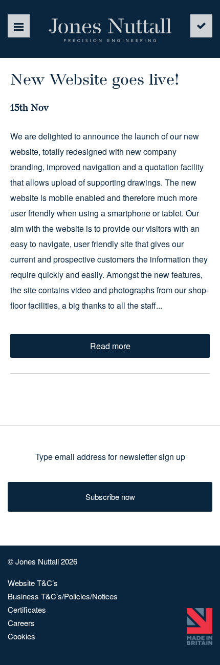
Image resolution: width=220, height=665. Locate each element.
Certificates (27, 609)
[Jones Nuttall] (110, 30)
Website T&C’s (33, 582)
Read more (110, 346)
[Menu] (19, 25)
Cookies (21, 636)
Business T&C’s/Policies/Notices (63, 596)
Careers (21, 622)
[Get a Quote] (201, 25)
